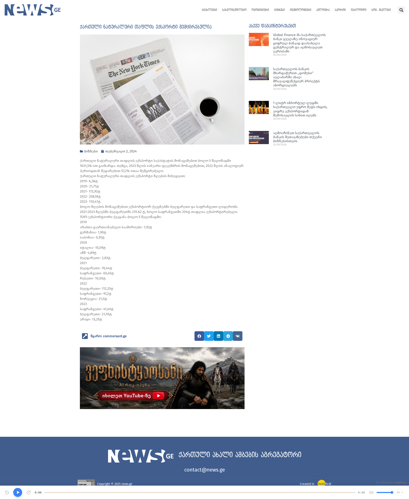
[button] (401, 9)
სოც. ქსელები (381, 10)
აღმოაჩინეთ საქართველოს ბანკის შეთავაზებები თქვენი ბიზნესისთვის (297, 137)
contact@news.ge (204, 470)
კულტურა (323, 10)
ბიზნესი (279, 10)
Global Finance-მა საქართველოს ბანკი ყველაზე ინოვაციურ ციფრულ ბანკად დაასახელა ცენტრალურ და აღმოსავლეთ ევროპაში (299, 43)
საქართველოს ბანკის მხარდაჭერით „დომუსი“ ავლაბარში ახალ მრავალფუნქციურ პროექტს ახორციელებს (296, 77)
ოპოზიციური (260, 10)
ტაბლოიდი (358, 10)
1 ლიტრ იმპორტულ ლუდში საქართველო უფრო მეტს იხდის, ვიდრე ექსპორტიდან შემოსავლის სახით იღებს (300, 109)
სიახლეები (209, 10)
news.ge (126, 484)
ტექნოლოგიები (300, 10)
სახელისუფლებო (234, 10)
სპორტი (340, 10)
